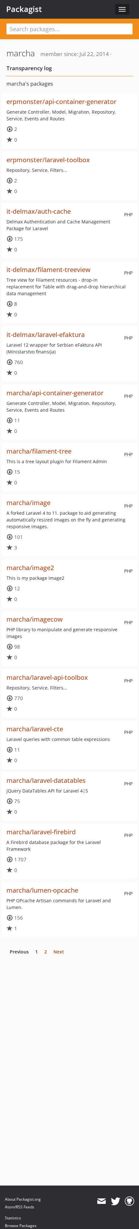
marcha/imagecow (34, 619)
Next (58, 952)
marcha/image (28, 502)
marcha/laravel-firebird (41, 832)
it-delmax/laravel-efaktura (45, 334)
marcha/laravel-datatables (46, 780)
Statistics (13, 1218)
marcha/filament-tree (38, 451)
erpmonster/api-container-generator (61, 101)
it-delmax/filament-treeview (48, 269)
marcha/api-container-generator (54, 393)
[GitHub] (129, 1201)
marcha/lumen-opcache (42, 890)
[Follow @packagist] (115, 1201)
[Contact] (101, 1201)
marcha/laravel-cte (34, 729)
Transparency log (29, 68)
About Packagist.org (23, 1199)
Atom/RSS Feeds (19, 1207)
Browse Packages (21, 1225)
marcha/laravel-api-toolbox (47, 677)
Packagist (24, 9)
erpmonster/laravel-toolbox (48, 159)
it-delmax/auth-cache (38, 211)
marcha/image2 (30, 567)
